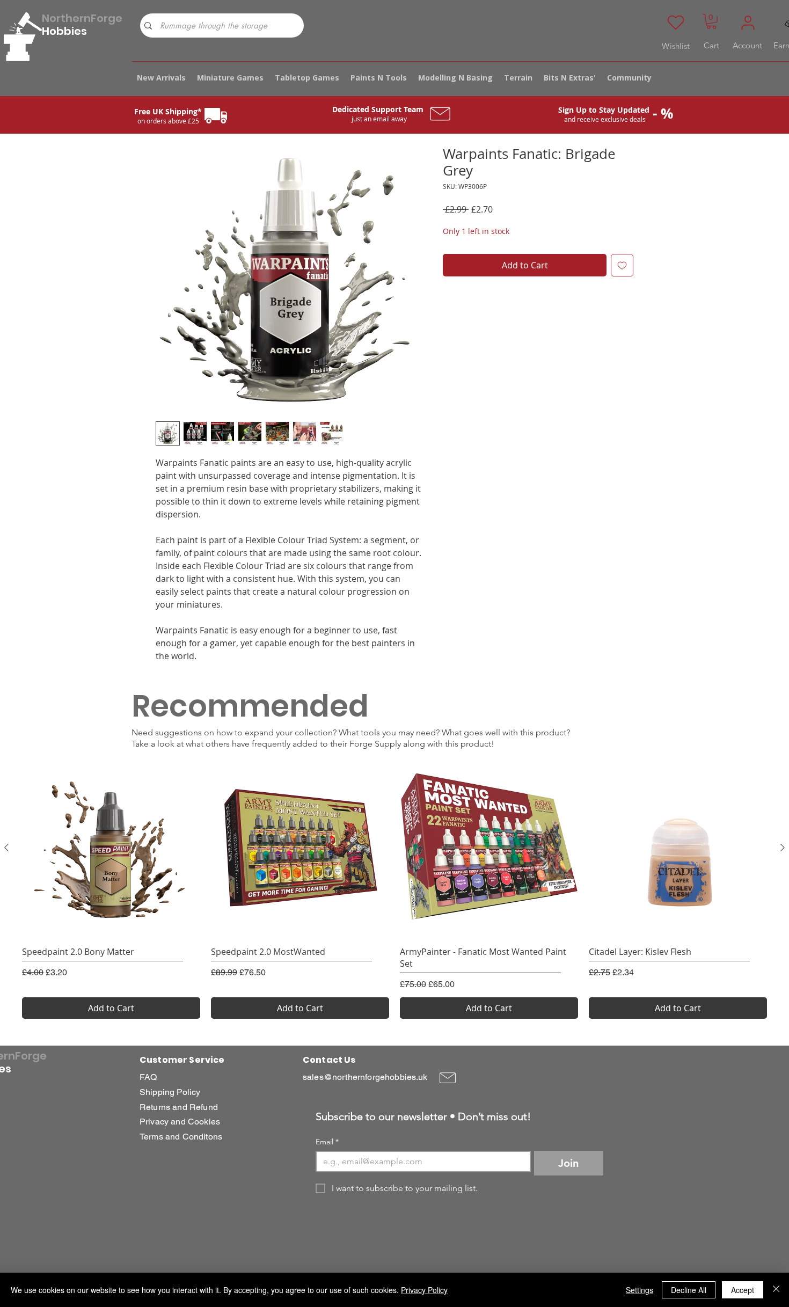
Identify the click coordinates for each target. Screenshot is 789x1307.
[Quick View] (111, 848)
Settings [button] (639, 1289)
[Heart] (675, 22)
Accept (742, 1289)
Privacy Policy (424, 1289)
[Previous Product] (6, 847)
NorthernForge (82, 18)
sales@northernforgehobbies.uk (365, 1077)
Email (327, 1142)
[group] (394, 889)
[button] (711, 21)
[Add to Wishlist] (622, 265)
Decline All (688, 1289)
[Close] (776, 1289)
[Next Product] (782, 847)
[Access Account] (747, 22)
